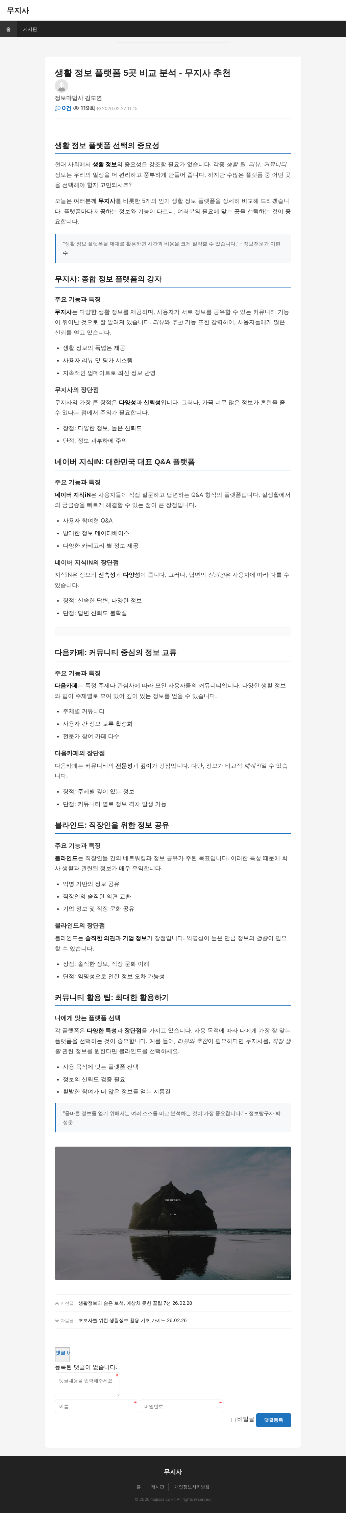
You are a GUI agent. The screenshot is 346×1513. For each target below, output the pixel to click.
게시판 (30, 29)
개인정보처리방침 (191, 1486)
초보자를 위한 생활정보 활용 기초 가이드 (122, 1320)
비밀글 (245, 1418)
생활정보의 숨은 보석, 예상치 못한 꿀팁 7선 (124, 1303)
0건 (66, 108)
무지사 (18, 10)
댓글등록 (273, 1420)
